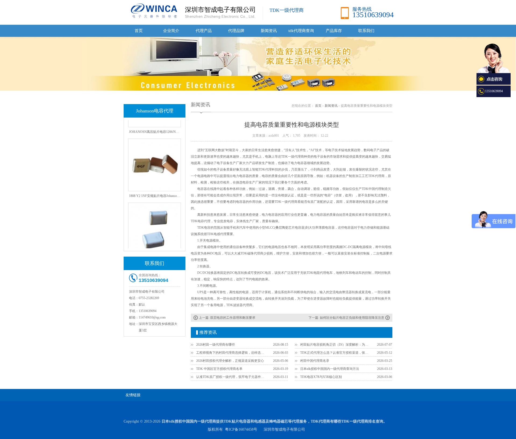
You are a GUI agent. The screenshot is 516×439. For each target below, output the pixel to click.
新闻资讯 (269, 31)
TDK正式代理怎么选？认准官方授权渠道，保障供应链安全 (335, 353)
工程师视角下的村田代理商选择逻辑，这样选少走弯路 (231, 353)
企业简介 (171, 31)
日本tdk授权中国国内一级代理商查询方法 (329, 369)
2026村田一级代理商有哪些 (215, 344)
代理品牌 (236, 31)
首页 (139, 31)
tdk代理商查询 (301, 31)
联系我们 (366, 31)
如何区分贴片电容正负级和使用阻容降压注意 (352, 318)
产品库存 (334, 31)
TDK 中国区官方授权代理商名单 (219, 369)
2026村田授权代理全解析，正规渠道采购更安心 (230, 361)
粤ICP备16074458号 (241, 429)
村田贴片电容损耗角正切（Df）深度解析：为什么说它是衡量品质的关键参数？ (335, 344)
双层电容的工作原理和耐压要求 (232, 318)
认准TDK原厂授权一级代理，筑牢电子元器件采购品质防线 (231, 377)
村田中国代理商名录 (314, 361)
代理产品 (204, 31)
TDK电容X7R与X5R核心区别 (321, 377)
